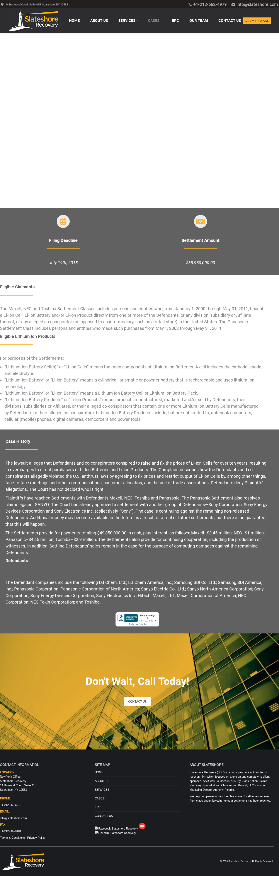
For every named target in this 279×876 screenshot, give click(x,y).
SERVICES (102, 789)
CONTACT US (104, 816)
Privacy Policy (36, 837)
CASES (100, 798)
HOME (99, 772)
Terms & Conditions (12, 837)
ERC (98, 807)
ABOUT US (102, 781)
